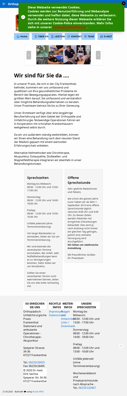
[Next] (98, 55)
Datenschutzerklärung (69, 27)
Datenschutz (57, 315)
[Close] (124, 3)
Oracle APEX (38, 391)
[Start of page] (121, 346)
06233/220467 (87, 388)
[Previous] (28, 55)
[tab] (58, 63)
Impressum (56, 311)
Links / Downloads (68, 324)
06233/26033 (37, 362)
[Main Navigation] (4, 4)
